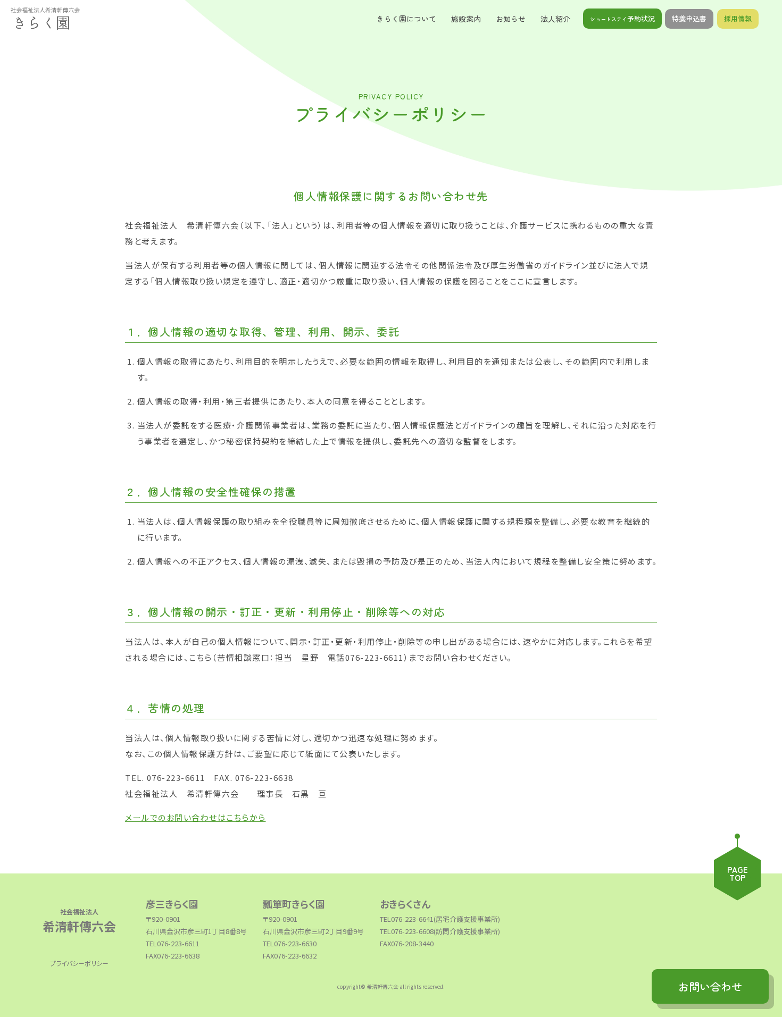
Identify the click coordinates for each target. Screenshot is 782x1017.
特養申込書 (689, 18)
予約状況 (622, 18)
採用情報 (738, 18)
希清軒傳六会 (79, 920)
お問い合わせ (710, 986)
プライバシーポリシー (79, 963)
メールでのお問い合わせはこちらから (195, 817)
